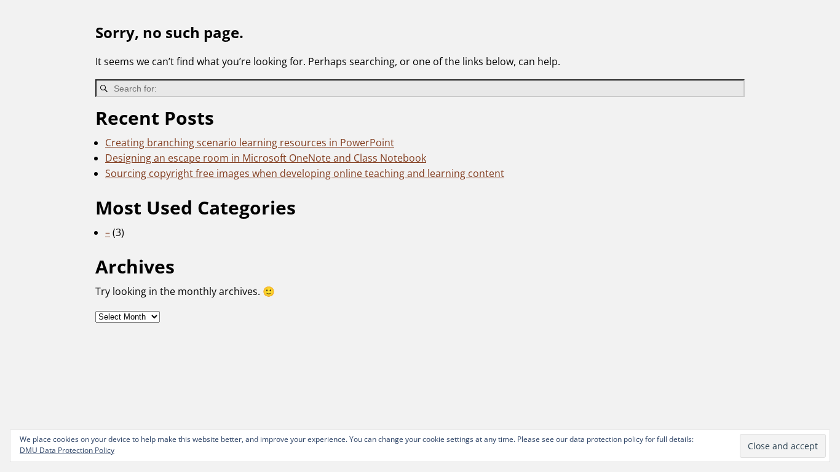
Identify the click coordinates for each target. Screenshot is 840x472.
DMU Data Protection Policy (67, 450)
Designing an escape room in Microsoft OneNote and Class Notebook (265, 158)
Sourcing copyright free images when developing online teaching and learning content (304, 173)
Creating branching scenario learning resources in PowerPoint (249, 142)
